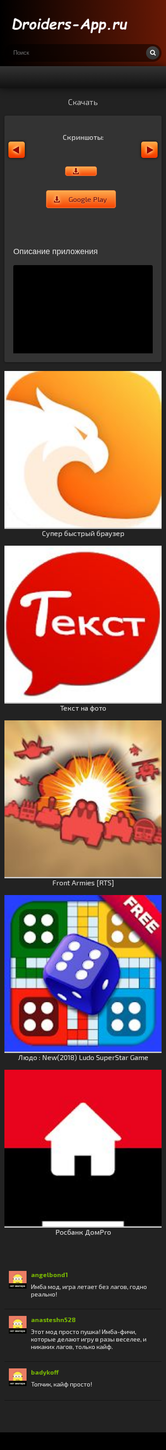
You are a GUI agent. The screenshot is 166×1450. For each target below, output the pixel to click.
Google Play (88, 199)
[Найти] (152, 53)
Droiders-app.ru (70, 22)
